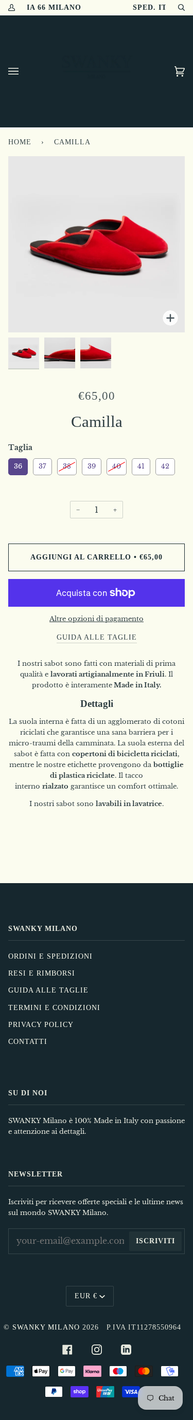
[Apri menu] (23, 71)
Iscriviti (155, 1241)
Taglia (20, 447)
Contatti (27, 1041)
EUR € (86, 1296)
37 (43, 464)
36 (18, 464)
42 (165, 464)
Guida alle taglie (48, 990)
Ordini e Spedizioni (50, 956)
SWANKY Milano (46, 1327)
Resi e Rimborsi (41, 973)
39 (91, 464)
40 (116, 464)
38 (67, 464)
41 (141, 464)
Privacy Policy (41, 1025)
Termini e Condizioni (54, 1008)
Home (19, 142)
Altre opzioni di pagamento (96, 618)
